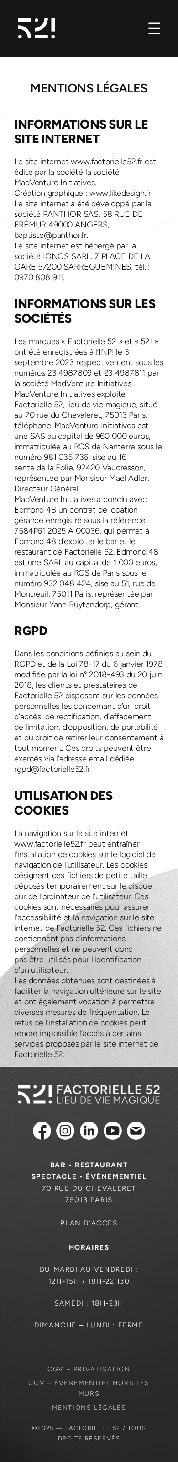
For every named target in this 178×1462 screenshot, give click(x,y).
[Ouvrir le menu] (154, 28)
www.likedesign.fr (120, 193)
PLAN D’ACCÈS (88, 1223)
